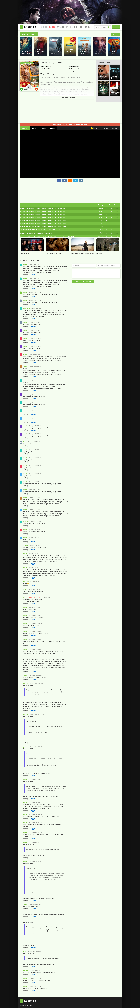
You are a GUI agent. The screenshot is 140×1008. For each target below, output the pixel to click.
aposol (25, 589)
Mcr (24, 442)
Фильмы (43, 27)
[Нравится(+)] (22, 89)
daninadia (26, 308)
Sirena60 (26, 521)
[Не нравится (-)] (27, 275)
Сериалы (60, 27)
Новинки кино (27, 34)
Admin (25, 597)
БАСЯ (24, 951)
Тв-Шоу (87, 27)
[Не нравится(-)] (36, 89)
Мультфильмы (71, 27)
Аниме (81, 27)
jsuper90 (25, 581)
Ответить (33, 274)
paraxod (25, 683)
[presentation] (113, 34)
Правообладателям (26, 1005)
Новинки (52, 27)
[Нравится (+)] (24, 274)
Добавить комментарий (83, 281)
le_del (25, 354)
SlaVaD (25, 545)
